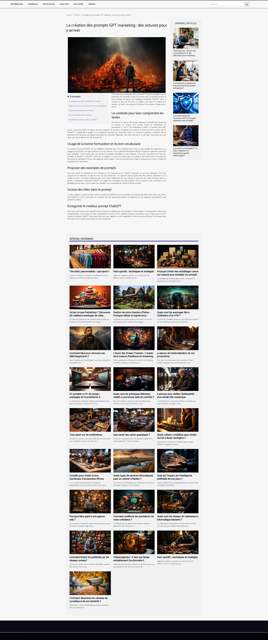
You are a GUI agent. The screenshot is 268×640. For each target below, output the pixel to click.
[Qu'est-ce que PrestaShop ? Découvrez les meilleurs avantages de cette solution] (90, 297)
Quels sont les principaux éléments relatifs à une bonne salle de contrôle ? (133, 395)
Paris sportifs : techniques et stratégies (133, 272)
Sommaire (75, 96)
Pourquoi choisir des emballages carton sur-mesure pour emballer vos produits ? (177, 275)
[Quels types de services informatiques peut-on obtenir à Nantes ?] (134, 460)
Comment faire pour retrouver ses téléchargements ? (87, 354)
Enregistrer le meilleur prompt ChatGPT (82, 119)
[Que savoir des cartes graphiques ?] (134, 419)
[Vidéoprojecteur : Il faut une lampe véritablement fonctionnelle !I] (134, 542)
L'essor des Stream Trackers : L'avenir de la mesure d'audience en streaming (133, 354)
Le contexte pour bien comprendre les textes (84, 101)
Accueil (68, 15)
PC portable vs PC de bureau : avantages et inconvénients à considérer (85, 397)
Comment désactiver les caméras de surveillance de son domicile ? (89, 599)
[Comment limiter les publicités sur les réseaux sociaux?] (90, 542)
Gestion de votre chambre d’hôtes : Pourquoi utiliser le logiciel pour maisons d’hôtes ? (131, 315)
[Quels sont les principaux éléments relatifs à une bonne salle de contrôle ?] (134, 378)
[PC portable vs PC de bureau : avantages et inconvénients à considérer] (90, 378)
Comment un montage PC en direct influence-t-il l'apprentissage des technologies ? (185, 152)
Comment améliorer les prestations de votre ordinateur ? (133, 518)
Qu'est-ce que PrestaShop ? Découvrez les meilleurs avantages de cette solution (90, 315)
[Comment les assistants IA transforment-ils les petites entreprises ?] (185, 70)
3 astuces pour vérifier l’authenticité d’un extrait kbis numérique (175, 395)
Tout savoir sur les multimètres (86, 435)
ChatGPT (126, 127)
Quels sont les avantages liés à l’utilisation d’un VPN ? (173, 314)
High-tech (64, 4)
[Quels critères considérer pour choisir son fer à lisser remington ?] (177, 419)
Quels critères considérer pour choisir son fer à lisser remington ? (176, 436)
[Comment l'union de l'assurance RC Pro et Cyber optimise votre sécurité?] (185, 103)
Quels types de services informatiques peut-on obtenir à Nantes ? (133, 477)
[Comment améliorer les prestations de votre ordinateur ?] (134, 501)
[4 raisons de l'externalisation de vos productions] (177, 338)
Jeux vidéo (78, 4)
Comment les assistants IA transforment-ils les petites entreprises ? (184, 86)
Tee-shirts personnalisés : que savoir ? (90, 272)
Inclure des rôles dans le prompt (79, 115)
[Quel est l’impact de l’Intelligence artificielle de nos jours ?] (177, 460)
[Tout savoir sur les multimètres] (90, 419)
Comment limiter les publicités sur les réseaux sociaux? (89, 558)
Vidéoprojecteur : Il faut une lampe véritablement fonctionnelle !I (131, 558)
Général (92, 4)
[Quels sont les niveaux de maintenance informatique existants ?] (177, 501)
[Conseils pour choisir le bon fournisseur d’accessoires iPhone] (90, 460)
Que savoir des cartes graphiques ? (131, 435)
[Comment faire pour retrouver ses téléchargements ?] (90, 338)
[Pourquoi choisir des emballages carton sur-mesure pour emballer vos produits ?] (177, 256)
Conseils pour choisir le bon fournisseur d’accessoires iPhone (87, 477)
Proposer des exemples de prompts (81, 110)
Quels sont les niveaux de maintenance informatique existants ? (177, 518)
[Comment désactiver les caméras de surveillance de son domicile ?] (90, 583)
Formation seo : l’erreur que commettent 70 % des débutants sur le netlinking (184, 53)
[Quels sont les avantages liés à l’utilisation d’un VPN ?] (177, 297)
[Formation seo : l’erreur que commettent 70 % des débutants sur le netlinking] (185, 38)
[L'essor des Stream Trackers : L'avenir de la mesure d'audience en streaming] (134, 338)
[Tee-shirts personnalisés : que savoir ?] (90, 256)
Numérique (33, 4)
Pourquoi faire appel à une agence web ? (87, 518)
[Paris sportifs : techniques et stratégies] (134, 256)
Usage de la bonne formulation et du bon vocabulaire (87, 106)
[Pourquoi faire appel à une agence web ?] (90, 501)
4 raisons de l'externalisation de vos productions (176, 354)
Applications (49, 4)
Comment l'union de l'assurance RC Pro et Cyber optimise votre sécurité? (184, 118)
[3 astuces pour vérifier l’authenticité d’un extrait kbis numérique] (177, 378)
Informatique (17, 4)
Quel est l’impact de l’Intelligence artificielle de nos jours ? (174, 477)
